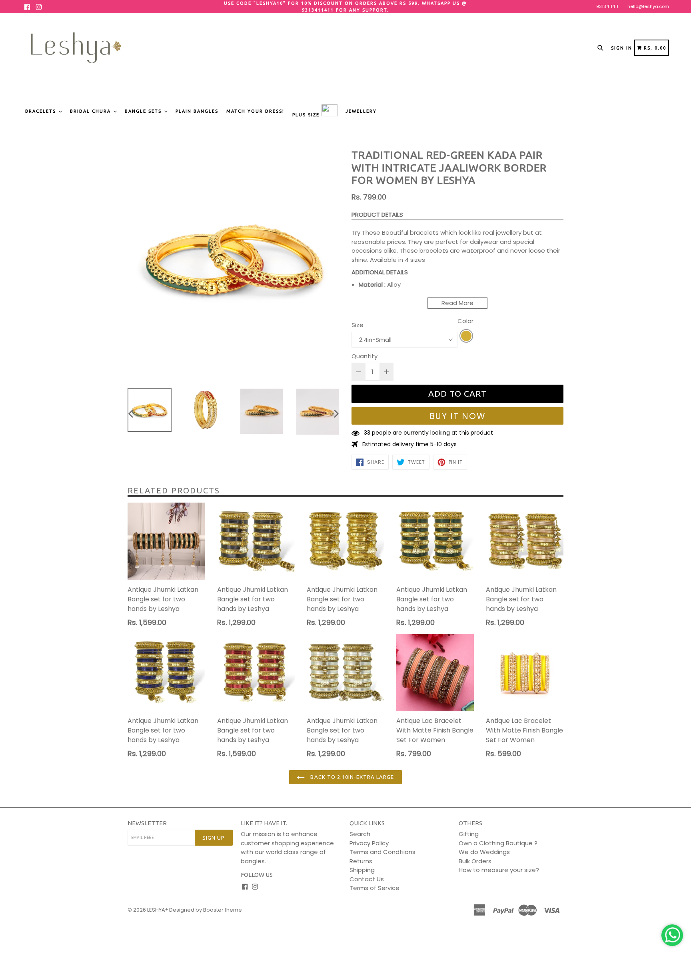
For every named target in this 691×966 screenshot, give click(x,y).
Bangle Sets (144, 111)
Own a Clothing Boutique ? (498, 843)
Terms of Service (374, 888)
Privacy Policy (369, 843)
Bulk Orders (475, 861)
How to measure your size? (499, 870)
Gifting (469, 834)
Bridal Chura (91, 111)
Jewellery (361, 111)
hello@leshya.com (648, 6)
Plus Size (307, 114)
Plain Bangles (197, 111)
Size (357, 325)
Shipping (362, 870)
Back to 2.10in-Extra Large (351, 777)
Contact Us (366, 879)
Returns (360, 861)
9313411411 (607, 6)
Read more (457, 303)
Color (465, 321)
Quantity (364, 356)
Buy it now (457, 416)
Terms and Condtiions (382, 852)
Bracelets (41, 111)
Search (359, 834)
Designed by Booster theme (205, 910)
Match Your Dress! (255, 111)
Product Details (377, 214)
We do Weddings (484, 852)
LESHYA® (157, 910)
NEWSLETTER (147, 823)
